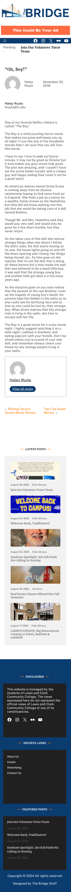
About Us (13, 756)
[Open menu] (4, 40)
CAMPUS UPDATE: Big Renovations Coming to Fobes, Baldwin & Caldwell (35, 634)
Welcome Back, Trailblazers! (30, 523)
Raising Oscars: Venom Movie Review (20, 410)
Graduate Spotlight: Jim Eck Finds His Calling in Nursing (34, 558)
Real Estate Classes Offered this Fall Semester (35, 595)
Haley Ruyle (20, 380)
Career (11, 762)
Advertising (14, 767)
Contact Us (14, 773)
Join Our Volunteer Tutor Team (32, 490)
